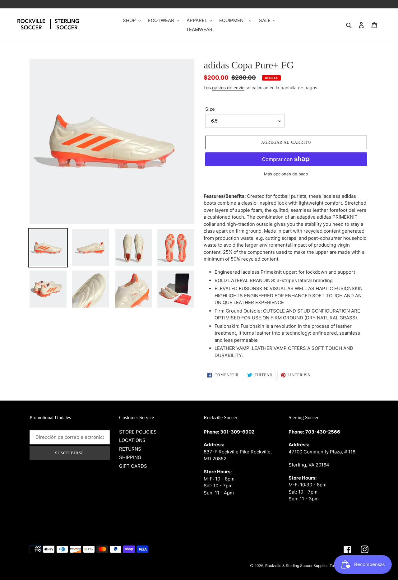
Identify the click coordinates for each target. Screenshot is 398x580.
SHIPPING (130, 457)
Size (210, 109)
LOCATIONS (132, 440)
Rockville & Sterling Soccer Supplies (296, 565)
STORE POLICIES (138, 432)
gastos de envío (228, 87)
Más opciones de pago (286, 173)
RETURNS (130, 449)
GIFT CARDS (133, 466)
